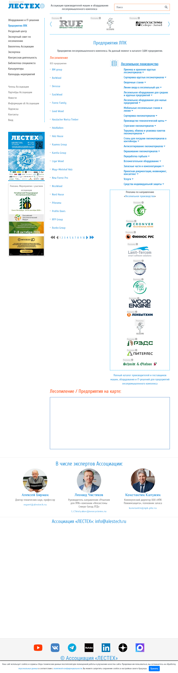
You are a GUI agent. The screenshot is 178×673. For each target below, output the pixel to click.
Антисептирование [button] (144, 146)
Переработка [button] (136, 156)
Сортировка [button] (140, 115)
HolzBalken (57, 127)
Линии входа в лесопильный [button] (142, 87)
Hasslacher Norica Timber (65, 119)
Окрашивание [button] (141, 151)
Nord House (58, 194)
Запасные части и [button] (143, 166)
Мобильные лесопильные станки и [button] (143, 109)
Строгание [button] (139, 125)
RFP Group (57, 219)
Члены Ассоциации (18, 86)
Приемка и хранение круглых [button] (140, 71)
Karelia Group (59, 152)
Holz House (57, 136)
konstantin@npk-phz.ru (143, 507)
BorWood (56, 77)
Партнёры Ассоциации (20, 92)
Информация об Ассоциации (23, 103)
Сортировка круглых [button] (144, 77)
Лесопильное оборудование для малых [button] (145, 101)
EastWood (57, 94)
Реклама (56, 18)
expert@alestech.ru (35, 504)
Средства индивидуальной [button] (143, 184)
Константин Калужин (142, 495)
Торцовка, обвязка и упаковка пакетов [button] (144, 132)
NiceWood (57, 186)
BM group (57, 69)
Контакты (13, 114)
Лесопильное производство (140, 196)
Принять (154, 668)
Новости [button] (12, 97)
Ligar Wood (58, 161)
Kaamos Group (59, 144)
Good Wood (58, 111)
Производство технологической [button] (144, 120)
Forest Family (59, 102)
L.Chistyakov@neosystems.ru (89, 511)
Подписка (13, 109)
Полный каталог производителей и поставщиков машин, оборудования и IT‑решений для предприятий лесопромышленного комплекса (139, 379)
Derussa (56, 86)
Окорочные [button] (134, 82)
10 (84, 237)
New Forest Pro (60, 177)
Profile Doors (58, 211)
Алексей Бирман (35, 495)
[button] (26, 31)
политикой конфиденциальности (68, 668)
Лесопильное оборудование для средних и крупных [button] (146, 94)
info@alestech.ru (110, 521)
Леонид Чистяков (89, 495)
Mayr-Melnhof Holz (62, 169)
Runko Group (58, 227)
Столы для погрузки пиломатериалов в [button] (145, 140)
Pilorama (56, 202)
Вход (10, 120)
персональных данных (28, 668)
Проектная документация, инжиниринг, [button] (145, 173)
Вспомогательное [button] (141, 161)
